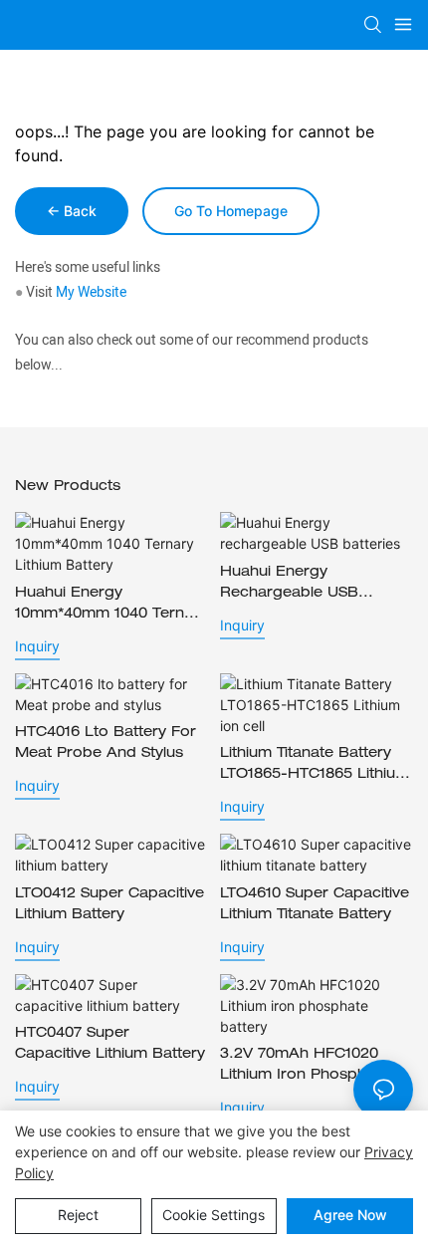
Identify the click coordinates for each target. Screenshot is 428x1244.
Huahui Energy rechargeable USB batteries (289, 585)
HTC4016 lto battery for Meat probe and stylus (105, 743)
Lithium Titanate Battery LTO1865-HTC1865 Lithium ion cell (314, 766)
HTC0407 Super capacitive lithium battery (110, 1044)
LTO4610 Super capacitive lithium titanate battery (314, 904)
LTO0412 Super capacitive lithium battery (109, 904)
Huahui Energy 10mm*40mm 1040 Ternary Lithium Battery (111, 606)
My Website (91, 292)
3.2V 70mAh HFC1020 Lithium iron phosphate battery (304, 1067)
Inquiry (37, 645)
